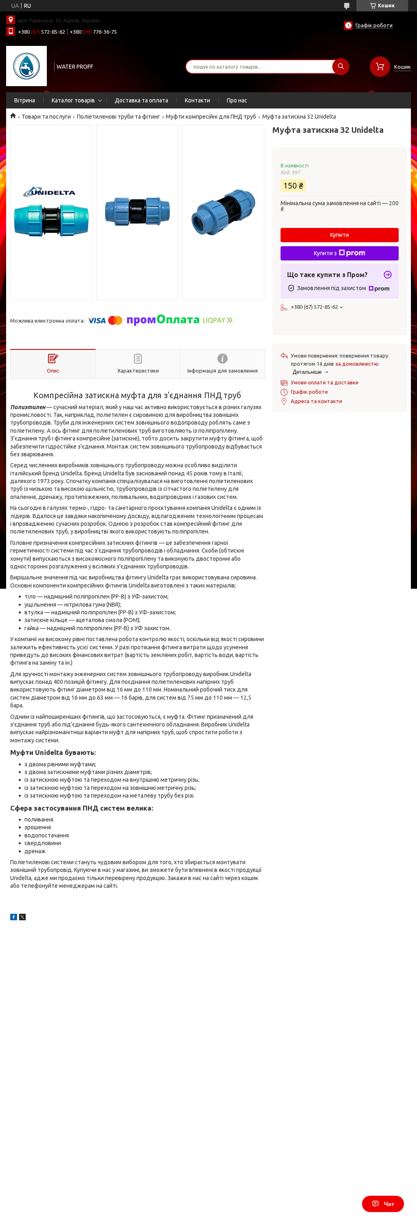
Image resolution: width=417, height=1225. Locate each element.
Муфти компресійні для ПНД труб (211, 116)
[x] (22, 918)
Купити (339, 235)
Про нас (237, 100)
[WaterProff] (26, 66)
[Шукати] (340, 66)
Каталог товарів (73, 100)
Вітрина (24, 100)
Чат (389, 1204)
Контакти (197, 100)
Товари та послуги (46, 116)
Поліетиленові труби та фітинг (118, 116)
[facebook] (13, 918)
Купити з (325, 253)
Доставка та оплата (141, 100)
